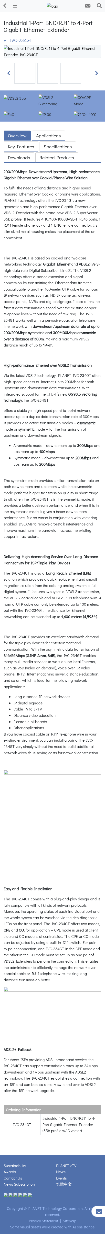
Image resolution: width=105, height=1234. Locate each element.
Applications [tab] (48, 136)
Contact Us (13, 1178)
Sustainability (15, 1165)
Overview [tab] (17, 136)
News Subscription (19, 1184)
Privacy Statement (43, 1220)
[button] (8, 73)
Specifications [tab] (58, 146)
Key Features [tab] (21, 146)
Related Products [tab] (57, 157)
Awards (10, 1171)
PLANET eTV (66, 1165)
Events (61, 1178)
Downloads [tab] (19, 157)
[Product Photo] (52, 50)
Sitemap (69, 1220)
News (60, 1171)
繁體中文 (64, 1184)
